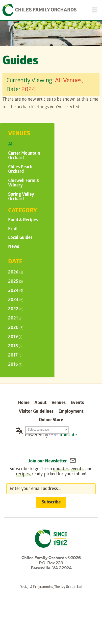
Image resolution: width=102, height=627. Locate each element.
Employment (70, 411)
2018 (15, 346)
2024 (15, 291)
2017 (15, 355)
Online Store (51, 420)
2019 (15, 337)
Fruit (13, 229)
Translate (68, 435)
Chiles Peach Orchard (20, 170)
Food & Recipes (23, 220)
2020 (15, 328)
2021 (15, 318)
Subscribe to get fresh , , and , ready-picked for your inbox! (51, 472)
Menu (94, 10)
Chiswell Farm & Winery (23, 183)
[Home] (39, 10)
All (11, 144)
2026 (15, 272)
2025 (15, 281)
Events (77, 403)
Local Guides (20, 238)
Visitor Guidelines (36, 411)
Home (23, 403)
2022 (15, 309)
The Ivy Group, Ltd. (68, 587)
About (40, 403)
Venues (58, 403)
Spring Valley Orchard (21, 197)
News (13, 247)
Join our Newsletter (48, 461)
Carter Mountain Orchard (24, 156)
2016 (15, 364)
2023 (15, 300)
